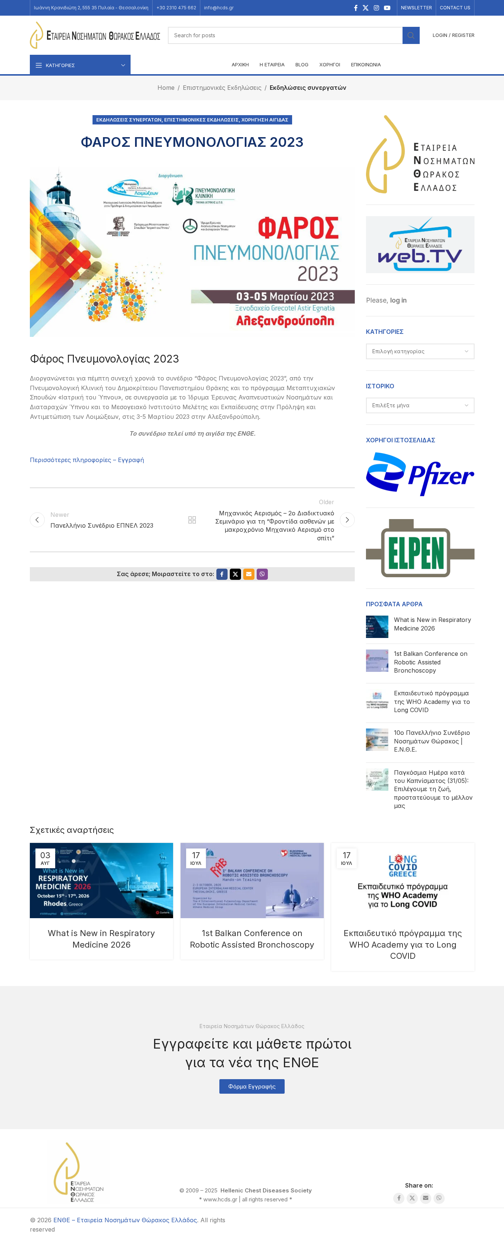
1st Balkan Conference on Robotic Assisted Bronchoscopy (430, 662)
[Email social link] (248, 574)
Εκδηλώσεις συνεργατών (308, 87)
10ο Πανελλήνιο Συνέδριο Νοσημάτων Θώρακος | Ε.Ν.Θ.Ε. (432, 741)
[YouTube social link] (387, 7)
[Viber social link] (262, 574)
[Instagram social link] (376, 7)
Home (166, 87)
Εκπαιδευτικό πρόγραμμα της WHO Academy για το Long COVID (432, 701)
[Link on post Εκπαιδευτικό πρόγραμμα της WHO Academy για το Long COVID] (403, 880)
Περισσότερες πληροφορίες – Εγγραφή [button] (87, 460)
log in (398, 300)
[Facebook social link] (355, 7)
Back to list (192, 519)
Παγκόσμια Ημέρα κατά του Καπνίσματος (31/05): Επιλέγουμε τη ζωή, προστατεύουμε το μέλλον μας (433, 789)
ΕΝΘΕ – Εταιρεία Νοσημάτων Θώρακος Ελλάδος (125, 1220)
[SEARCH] (411, 35)
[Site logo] (95, 34)
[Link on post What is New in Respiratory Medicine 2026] (101, 880)
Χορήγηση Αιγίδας (264, 120)
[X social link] (365, 7)
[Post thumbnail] (377, 627)
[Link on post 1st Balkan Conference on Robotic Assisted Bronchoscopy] (252, 880)
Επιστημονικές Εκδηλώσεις (222, 87)
